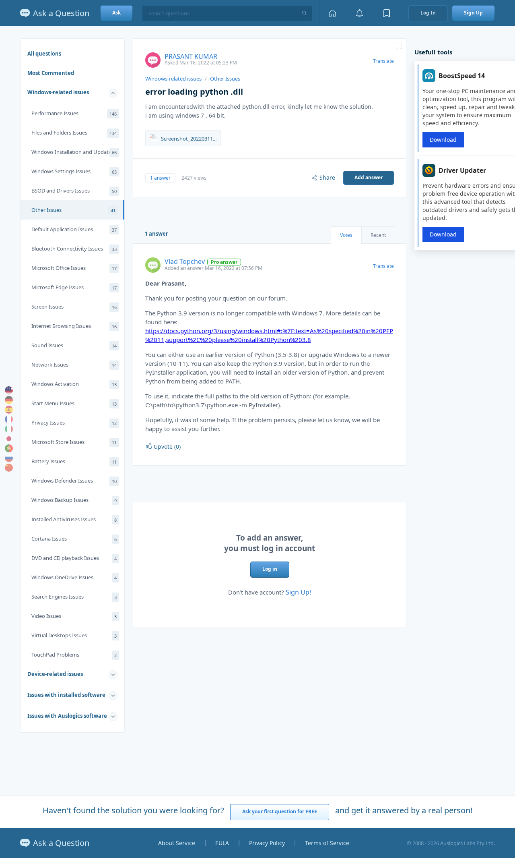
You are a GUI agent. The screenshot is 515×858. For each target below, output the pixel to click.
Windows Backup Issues (74, 500)
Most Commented (50, 73)
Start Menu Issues (74, 403)
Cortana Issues (74, 538)
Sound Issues (74, 345)
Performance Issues (74, 113)
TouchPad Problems (74, 654)
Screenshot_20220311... (188, 138)
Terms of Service (327, 843)
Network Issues (74, 364)
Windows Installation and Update (74, 151)
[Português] (9, 448)
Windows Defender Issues (74, 480)
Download (443, 139)
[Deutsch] (9, 400)
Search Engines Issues (74, 596)
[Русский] (9, 458)
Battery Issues (74, 461)
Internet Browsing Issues (74, 326)
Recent (378, 235)
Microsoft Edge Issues (74, 287)
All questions (44, 53)
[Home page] (332, 13)
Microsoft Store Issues (74, 442)
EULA (222, 843)
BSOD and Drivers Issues (74, 190)
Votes (346, 235)
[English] (9, 390)
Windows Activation (74, 384)
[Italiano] (9, 429)
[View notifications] (359, 13)
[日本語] (9, 439)
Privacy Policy (267, 843)
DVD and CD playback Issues (74, 558)
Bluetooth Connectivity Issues (74, 248)
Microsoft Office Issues (74, 267)
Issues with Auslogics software (67, 715)
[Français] (9, 419)
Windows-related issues (58, 92)
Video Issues (74, 616)
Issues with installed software (66, 694)
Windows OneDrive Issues (74, 577)
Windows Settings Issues (74, 171)
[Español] (9, 410)
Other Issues (73, 209)
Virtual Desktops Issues (74, 635)
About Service (176, 843)
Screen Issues (74, 306)
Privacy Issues (74, 422)
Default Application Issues (74, 229)
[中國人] (9, 468)
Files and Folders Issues (74, 132)
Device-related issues (55, 674)
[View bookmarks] (386, 13)
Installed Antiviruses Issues (74, 519)
